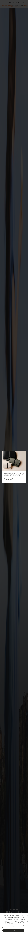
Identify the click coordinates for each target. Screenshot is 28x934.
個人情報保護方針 (9, 923)
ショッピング (8, 479)
